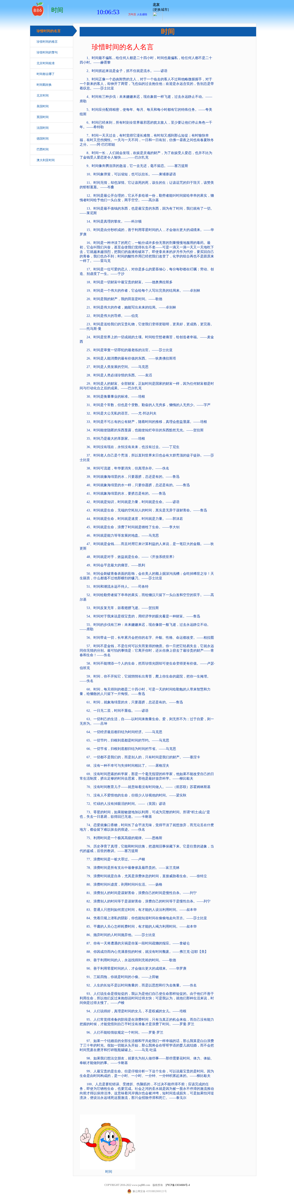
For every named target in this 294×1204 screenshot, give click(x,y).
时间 (37, 8)
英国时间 (43, 117)
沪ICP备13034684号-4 (178, 1185)
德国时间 (43, 138)
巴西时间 (43, 149)
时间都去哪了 (46, 74)
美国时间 (43, 106)
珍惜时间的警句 (47, 52)
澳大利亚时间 (46, 160)
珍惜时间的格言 (47, 41)
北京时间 (43, 95)
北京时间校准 (46, 63)
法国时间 (43, 127)
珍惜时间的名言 (49, 31)
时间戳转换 (44, 84)
